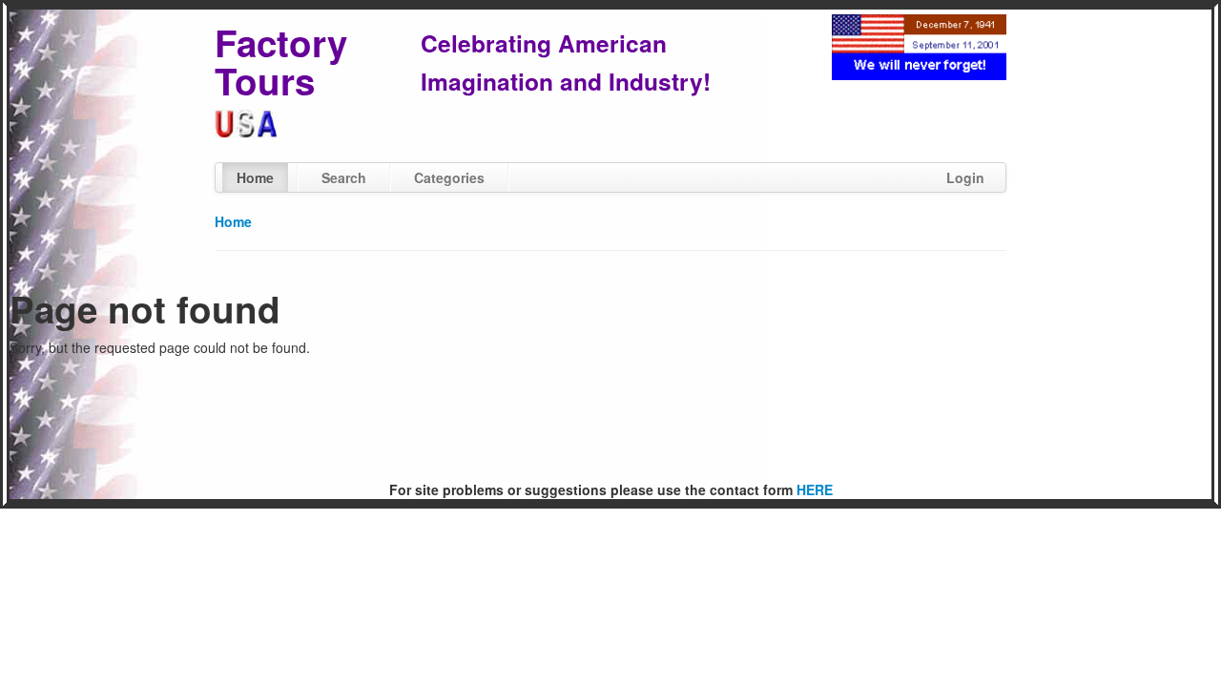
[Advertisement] (610, 419)
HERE (815, 489)
